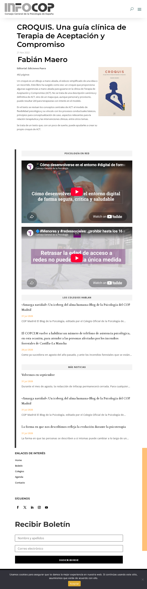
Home (18, 460)
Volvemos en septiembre (38, 375)
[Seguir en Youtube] (46, 507)
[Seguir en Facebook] (18, 507)
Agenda (19, 476)
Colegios (19, 471)
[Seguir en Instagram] (39, 507)
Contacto (20, 482)
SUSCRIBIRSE (69, 560)
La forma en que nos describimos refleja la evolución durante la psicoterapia (74, 427)
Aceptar (74, 583)
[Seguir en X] (25, 507)
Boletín (19, 465)
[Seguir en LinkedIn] (32, 507)
